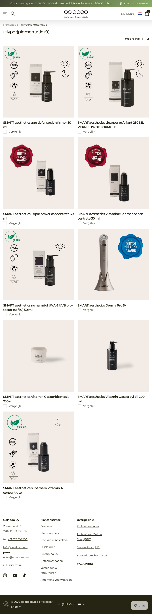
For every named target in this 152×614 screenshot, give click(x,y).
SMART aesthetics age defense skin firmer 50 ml (37, 125)
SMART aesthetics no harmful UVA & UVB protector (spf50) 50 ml (38, 308)
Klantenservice (51, 520)
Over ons (46, 526)
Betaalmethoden (52, 560)
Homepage (10, 24)
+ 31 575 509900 (18, 539)
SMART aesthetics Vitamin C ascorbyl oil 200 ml (111, 399)
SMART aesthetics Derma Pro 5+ (102, 305)
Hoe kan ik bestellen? (54, 540)
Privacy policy (49, 553)
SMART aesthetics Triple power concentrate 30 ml (38, 216)
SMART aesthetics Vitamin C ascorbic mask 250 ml (35, 399)
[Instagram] (5, 575)
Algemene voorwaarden (56, 579)
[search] (13, 13)
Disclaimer (48, 546)
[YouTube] (15, 575)
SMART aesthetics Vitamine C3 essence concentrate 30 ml (111, 216)
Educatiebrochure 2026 (92, 555)
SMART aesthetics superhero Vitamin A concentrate (33, 490)
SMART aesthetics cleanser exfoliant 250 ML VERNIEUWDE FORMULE (111, 125)
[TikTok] (24, 575)
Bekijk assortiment (5, 13)
